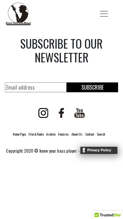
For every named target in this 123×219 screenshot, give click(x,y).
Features (63, 134)
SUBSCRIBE (92, 87)
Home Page (19, 134)
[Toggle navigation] (104, 14)
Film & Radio (36, 134)
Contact (89, 134)
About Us (77, 134)
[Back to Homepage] (18, 14)
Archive (50, 134)
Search (101, 134)
